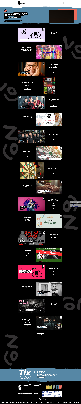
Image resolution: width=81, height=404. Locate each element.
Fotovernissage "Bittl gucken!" (27, 83)
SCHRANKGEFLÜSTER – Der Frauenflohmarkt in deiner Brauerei (27, 49)
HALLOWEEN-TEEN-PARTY (53, 269)
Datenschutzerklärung (55, 402)
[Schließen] (79, 402)
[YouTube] (38, 390)
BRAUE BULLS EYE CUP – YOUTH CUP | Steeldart (27, 150)
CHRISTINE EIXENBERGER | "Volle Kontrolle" (53, 200)
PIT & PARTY (54, 303)
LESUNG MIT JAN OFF (27, 286)
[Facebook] (36, 390)
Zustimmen (76, 402)
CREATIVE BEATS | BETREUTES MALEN (27, 116)
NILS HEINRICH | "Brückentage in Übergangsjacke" (53, 66)
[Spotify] (39, 390)
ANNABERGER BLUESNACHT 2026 (27, 251)
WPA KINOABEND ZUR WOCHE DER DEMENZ (27, 184)
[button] (46, 3)
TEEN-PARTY (54, 32)
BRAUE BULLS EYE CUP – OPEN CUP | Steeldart (54, 167)
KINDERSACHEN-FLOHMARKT (27, 218)
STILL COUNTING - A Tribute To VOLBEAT (54, 133)
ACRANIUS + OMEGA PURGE (27, 320)
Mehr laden (40, 334)
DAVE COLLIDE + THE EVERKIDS (54, 99)
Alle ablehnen (70, 402)
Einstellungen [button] (65, 402)
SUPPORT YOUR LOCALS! (54, 235)
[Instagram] (34, 390)
